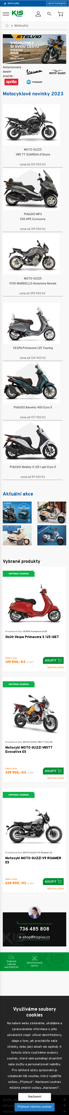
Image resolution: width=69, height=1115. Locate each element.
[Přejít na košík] (60, 14)
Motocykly (13, 3)
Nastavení (34, 1097)
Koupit (51, 661)
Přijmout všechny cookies (34, 1107)
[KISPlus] (17, 14)
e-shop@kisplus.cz (34, 937)
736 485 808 (34, 929)
